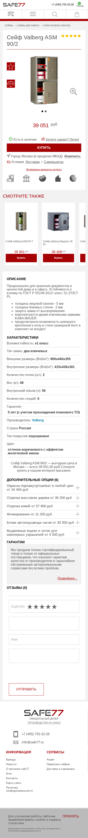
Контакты (12, 778)
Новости (11, 764)
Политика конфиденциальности (19, 789)
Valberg (38, 420)
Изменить (72, 156)
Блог (9, 773)
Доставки (33, 162)
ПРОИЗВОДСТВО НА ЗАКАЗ (44, 722)
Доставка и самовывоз (61, 768)
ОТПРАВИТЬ (26, 689)
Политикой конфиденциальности (24, 831)
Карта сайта (13, 782)
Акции (50, 759)
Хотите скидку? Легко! (62, 139)
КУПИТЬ (44, 147)
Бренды (11, 759)
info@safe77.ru (33, 742)
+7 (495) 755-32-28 (62, 4)
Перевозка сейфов (58, 764)
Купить (21, 257)
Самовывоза (53, 162)
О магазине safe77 (17, 768)
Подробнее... (67, 578)
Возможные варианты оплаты (44, 169)
